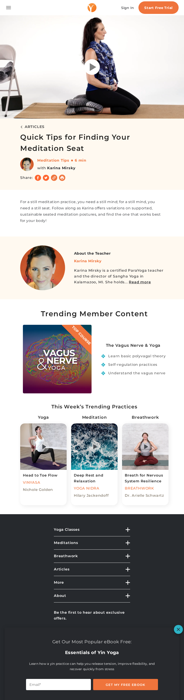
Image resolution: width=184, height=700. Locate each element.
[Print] (62, 178)
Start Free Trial (158, 8)
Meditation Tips (53, 160)
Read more (140, 282)
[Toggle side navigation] (8, 7)
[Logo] (92, 7)
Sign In (127, 8)
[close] (178, 629)
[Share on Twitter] (46, 178)
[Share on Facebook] (38, 178)
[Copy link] (54, 178)
